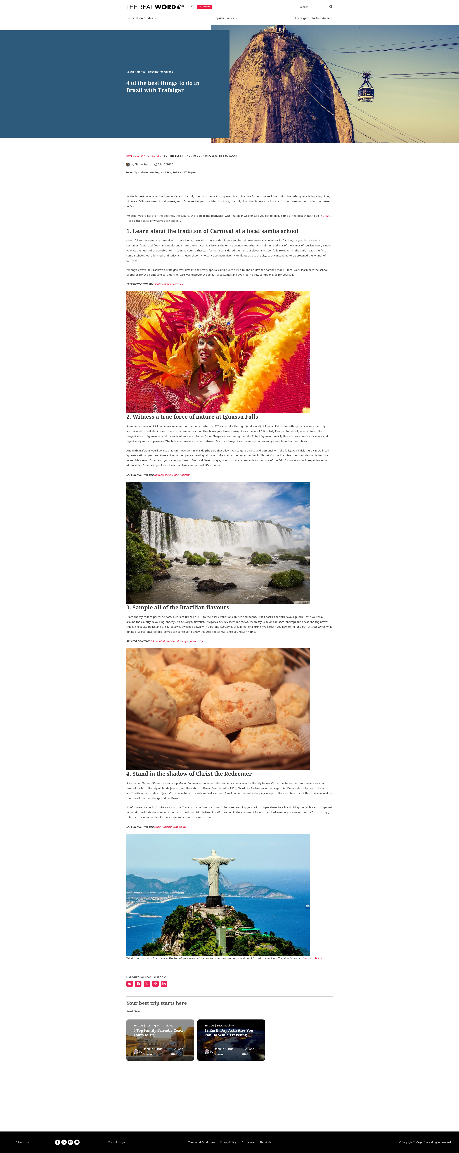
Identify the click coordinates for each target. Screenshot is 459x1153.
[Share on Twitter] (147, 984)
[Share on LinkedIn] (164, 984)
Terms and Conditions (201, 1142)
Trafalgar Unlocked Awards (314, 18)
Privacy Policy (228, 1142)
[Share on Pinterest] (155, 984)
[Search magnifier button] (330, 6)
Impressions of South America (172, 474)
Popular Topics (224, 18)
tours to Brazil (313, 958)
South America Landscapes (170, 826)
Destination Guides (139, 18)
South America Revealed (168, 284)
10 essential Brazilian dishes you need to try (177, 641)
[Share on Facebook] (138, 984)
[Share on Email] (129, 984)
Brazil (326, 215)
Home (129, 155)
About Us (265, 1142)
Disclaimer (248, 1142)
